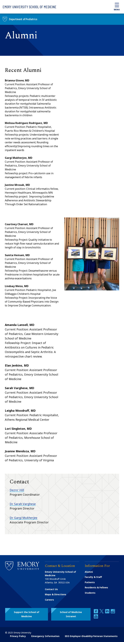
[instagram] (113, 612)
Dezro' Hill (17, 490)
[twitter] (101, 612)
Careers (49, 599)
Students (90, 592)
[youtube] (96, 617)
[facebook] (96, 612)
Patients (90, 582)
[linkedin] (107, 612)
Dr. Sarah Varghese (23, 504)
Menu (117, 9)
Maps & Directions (55, 594)
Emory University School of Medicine (29, 6)
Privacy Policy (18, 636)
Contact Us (51, 589)
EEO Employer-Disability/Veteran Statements (91, 636)
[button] (26, 614)
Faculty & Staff (93, 576)
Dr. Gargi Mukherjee (23, 518)
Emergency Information (45, 636)
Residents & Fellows (96, 587)
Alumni (89, 571)
